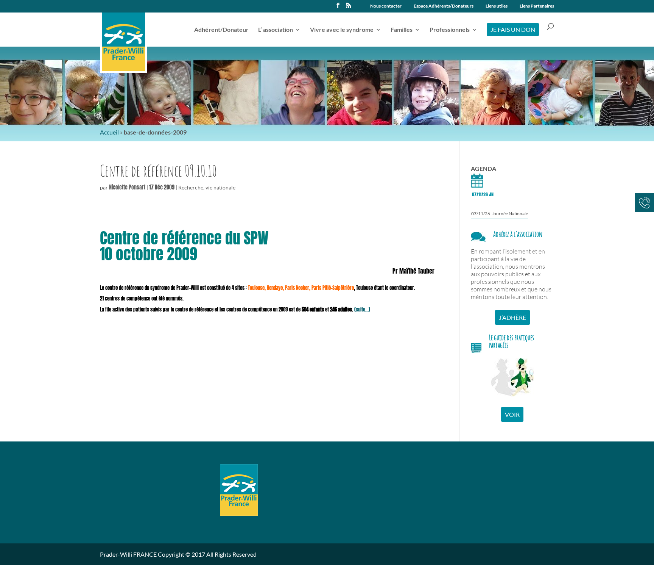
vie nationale (220, 187)
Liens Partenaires (537, 6)
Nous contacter (386, 6)
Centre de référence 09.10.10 (158, 170)
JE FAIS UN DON (512, 29)
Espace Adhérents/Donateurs (443, 6)
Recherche (190, 187)
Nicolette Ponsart (127, 187)
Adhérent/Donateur (221, 30)
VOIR (512, 414)
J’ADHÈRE (512, 317)
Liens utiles (497, 6)
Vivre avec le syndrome (342, 30)
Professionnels (450, 30)
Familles (402, 30)
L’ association (275, 30)
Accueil (109, 132)
